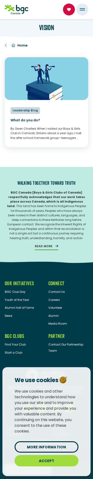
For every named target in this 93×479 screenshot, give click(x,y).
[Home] (16, 9)
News (8, 316)
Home (22, 45)
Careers (54, 300)
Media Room (57, 324)
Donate (69, 9)
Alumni (53, 316)
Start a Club (13, 353)
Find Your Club (15, 344)
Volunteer (55, 308)
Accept (46, 460)
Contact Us (56, 292)
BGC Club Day (15, 292)
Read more (44, 246)
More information (46, 447)
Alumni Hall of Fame (19, 308)
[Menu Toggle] (82, 9)
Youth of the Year (17, 300)
